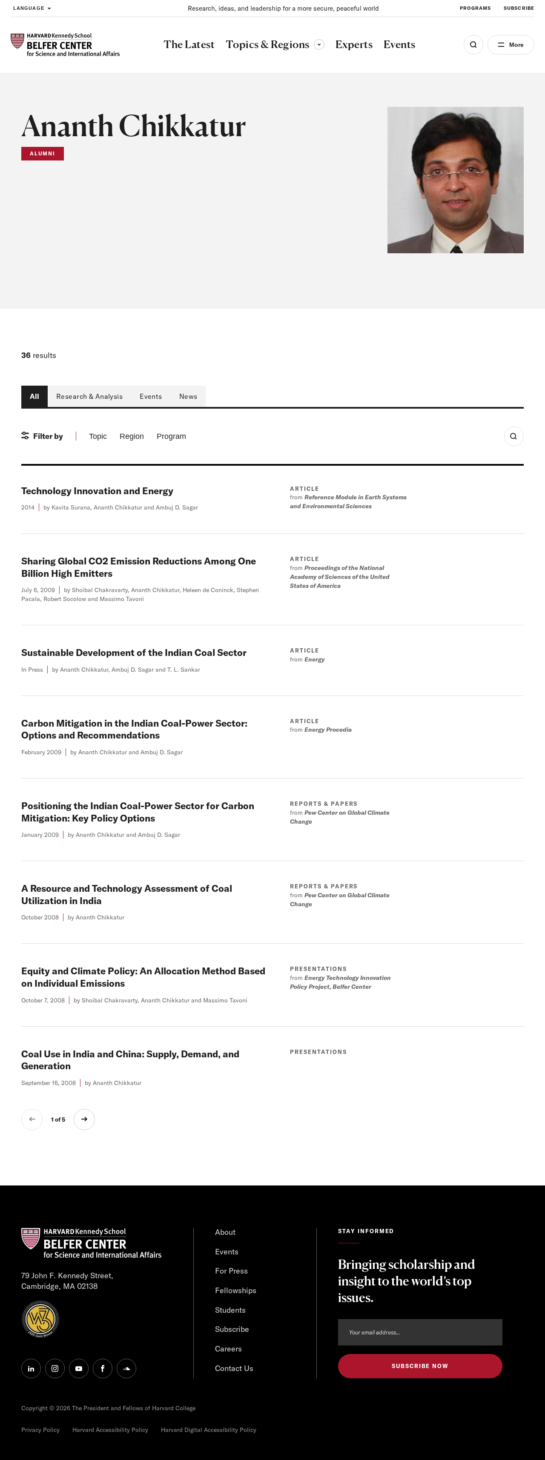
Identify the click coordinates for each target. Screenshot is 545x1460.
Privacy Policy (40, 1430)
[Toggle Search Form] (514, 436)
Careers (228, 1349)
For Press (231, 1271)
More (516, 44)
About (225, 1232)
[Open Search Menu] (473, 44)
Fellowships (235, 1290)
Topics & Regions (275, 44)
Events (151, 396)
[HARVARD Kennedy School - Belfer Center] (65, 45)
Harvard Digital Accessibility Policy (208, 1430)
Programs (475, 8)
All (34, 396)
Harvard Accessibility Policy (110, 1430)
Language (28, 8)
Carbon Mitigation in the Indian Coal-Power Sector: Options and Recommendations (134, 729)
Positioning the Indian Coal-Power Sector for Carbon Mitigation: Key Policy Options (137, 812)
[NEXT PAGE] (84, 1119)
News (188, 396)
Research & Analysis (89, 396)
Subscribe (519, 8)
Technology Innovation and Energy (97, 491)
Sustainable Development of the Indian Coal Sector (134, 652)
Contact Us (234, 1368)
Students (230, 1310)
